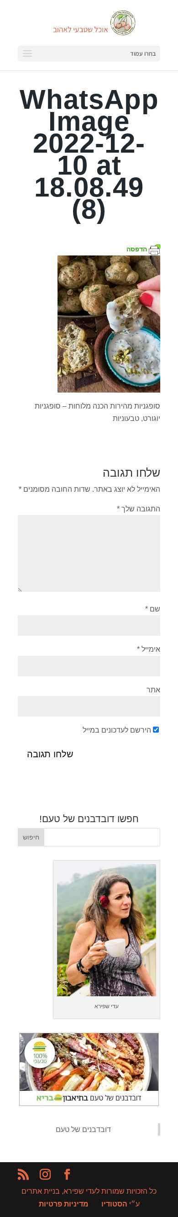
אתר (153, 690)
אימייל (148, 649)
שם (152, 609)
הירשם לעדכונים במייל (117, 730)
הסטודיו (114, 1204)
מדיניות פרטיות (64, 1204)
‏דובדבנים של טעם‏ (83, 1129)
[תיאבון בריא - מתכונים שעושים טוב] (89, 1103)
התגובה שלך (138, 509)
